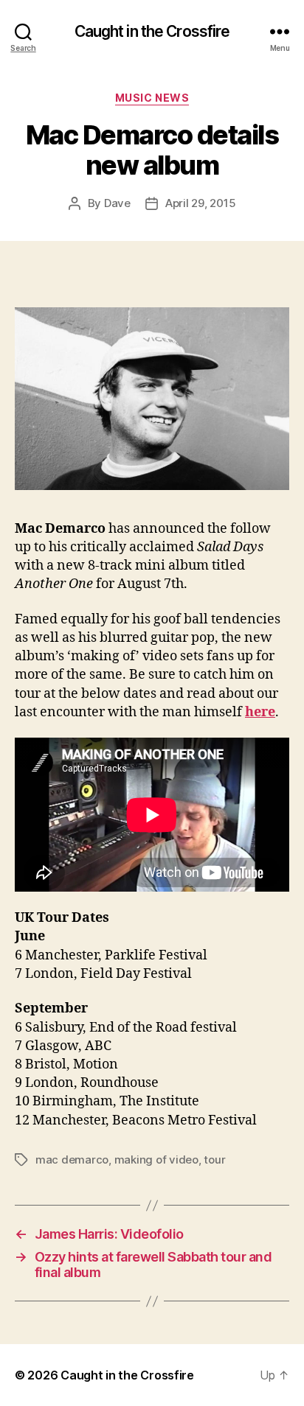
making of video (156, 1160)
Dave (117, 203)
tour (214, 1160)
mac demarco (71, 1160)
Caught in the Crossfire (152, 31)
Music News (152, 97)
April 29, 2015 (200, 203)
